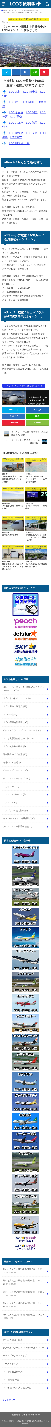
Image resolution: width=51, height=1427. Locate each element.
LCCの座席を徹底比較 (15, 722)
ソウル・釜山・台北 (12, 1339)
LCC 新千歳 (30, 91)
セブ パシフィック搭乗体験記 (19, 818)
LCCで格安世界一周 (13, 1371)
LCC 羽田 (29, 102)
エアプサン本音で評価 (15, 810)
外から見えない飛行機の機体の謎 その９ (23, 1316)
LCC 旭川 (15, 91)
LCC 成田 (15, 102)
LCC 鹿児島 (16, 133)
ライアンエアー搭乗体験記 (17, 826)
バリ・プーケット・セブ (15, 1355)
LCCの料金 (10, 714)
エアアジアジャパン (14, 794)
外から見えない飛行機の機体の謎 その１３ (23, 1271)
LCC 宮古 (16, 137)
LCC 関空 (32, 112)
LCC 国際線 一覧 (11, 1379)
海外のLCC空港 (12, 762)
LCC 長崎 (32, 133)
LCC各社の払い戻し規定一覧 (17, 1387)
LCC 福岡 (32, 122)
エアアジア (10, 802)
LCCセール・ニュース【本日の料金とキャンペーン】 (24, 386)
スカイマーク (11, 786)
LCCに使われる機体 (14, 746)
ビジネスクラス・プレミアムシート (22, 730)
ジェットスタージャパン (16, 778)
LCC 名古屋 (16, 112)
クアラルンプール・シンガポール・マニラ (23, 1347)
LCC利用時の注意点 (15, 706)
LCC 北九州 (16, 122)
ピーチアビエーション (15, 770)
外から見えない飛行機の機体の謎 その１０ (23, 1305)
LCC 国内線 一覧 (19, 143)
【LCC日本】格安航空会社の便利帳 (28, 1421)
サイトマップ (8, 1400)
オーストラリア (10, 1363)
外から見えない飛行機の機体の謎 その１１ (23, 1293)
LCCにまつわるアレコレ (17, 698)
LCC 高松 (16, 116)
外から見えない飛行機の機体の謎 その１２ (23, 1282)
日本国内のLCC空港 (15, 754)
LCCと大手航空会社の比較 (18, 738)
